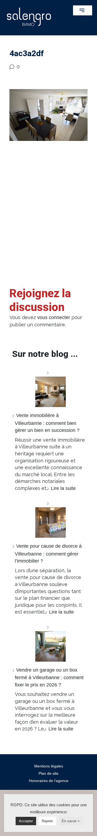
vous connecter (53, 317)
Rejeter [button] (47, 821)
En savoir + (71, 821)
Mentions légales (48, 766)
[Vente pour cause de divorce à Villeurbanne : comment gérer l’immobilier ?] (48, 519)
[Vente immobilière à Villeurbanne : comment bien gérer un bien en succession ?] (48, 388)
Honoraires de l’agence (48, 781)
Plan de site (48, 773)
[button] (82, 10)
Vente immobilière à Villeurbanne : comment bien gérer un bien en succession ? (47, 423)
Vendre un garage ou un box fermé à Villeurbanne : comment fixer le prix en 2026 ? (49, 677)
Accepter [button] (26, 821)
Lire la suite (63, 488)
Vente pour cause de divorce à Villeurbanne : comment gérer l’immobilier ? (48, 553)
